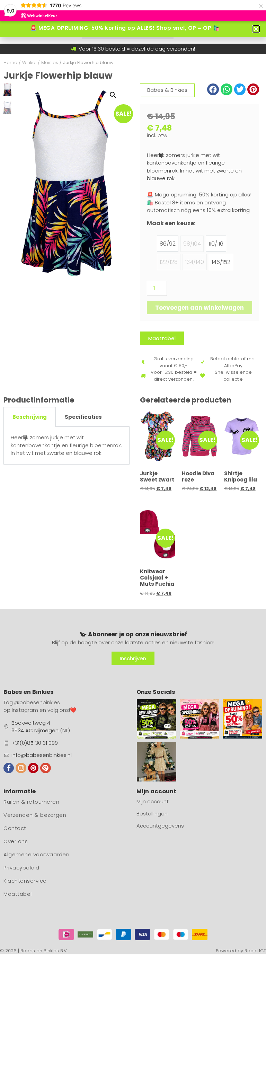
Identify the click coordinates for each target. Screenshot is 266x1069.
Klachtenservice (25, 880)
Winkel (29, 62)
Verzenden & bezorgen (34, 815)
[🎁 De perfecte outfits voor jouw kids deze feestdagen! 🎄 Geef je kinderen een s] (156, 761)
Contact (14, 828)
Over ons (15, 841)
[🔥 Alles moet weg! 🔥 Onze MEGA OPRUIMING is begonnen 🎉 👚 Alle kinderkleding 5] (242, 719)
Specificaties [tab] (83, 417)
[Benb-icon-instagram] (21, 768)
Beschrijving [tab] (29, 417)
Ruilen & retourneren (31, 801)
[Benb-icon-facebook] (8, 768)
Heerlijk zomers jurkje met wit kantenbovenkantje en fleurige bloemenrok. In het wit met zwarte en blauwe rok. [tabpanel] (66, 445)
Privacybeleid (21, 867)
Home (10, 62)
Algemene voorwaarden (36, 854)
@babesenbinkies (37, 702)
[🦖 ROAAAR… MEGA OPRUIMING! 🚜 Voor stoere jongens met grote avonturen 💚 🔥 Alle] (156, 719)
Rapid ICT (255, 950)
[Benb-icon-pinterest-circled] (33, 768)
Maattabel (17, 894)
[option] (167, 243)
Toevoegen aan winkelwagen (199, 307)
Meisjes (49, 62)
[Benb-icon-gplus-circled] (45, 768)
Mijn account (152, 801)
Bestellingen (152, 813)
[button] (113, 95)
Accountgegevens (160, 825)
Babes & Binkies (167, 90)
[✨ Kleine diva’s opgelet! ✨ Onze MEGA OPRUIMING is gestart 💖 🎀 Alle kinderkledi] (199, 719)
